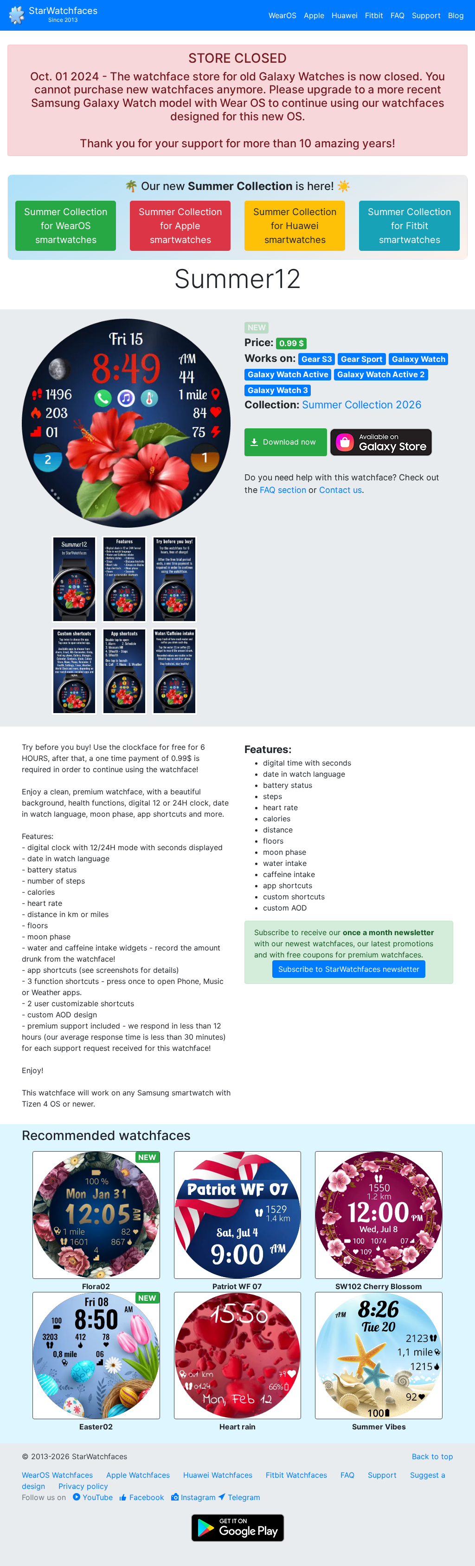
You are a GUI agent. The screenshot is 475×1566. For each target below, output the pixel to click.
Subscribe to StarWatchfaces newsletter (348, 969)
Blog (456, 15)
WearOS (282, 15)
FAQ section (283, 490)
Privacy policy (83, 1486)
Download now (289, 441)
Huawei (345, 15)
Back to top (432, 1456)
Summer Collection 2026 (362, 404)
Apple (314, 15)
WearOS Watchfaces (58, 1475)
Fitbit (374, 15)
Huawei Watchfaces (217, 1475)
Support (426, 15)
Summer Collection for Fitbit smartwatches (409, 225)
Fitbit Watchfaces (296, 1475)
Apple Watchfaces (139, 1475)
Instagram (197, 1497)
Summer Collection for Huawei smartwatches (295, 225)
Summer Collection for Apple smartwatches (180, 225)
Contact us (340, 490)
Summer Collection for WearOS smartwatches (66, 225)
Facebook (145, 1497)
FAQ (397, 15)
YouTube (96, 1497)
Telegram (242, 1497)
